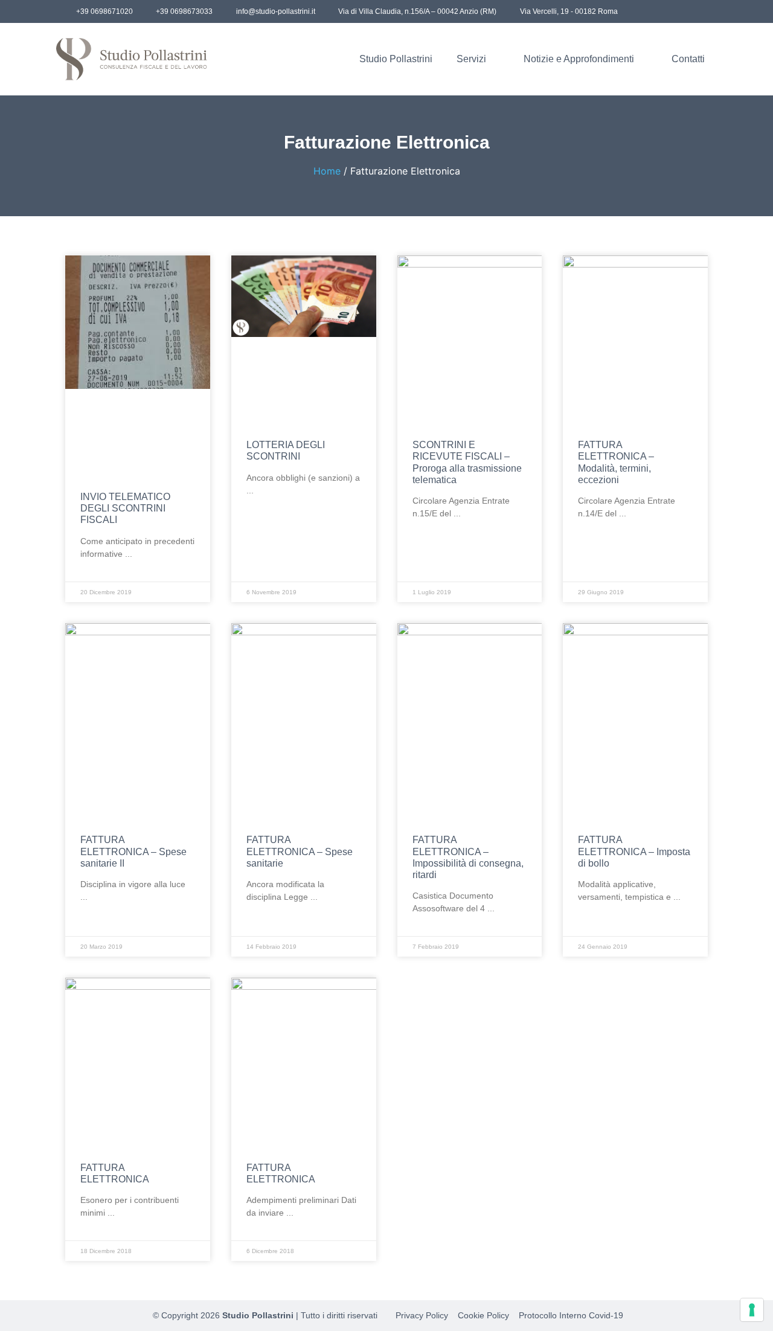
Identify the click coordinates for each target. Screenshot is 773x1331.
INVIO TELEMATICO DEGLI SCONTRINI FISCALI (125, 508)
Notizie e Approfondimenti (579, 59)
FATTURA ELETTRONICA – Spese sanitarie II (133, 851)
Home (327, 171)
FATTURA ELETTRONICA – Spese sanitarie (299, 851)
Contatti (688, 59)
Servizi (471, 59)
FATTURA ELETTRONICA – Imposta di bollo (634, 851)
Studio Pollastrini (395, 59)
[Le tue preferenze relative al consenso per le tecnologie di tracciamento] (751, 1309)
